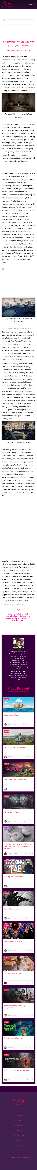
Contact (19, 1130)
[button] (31, 3)
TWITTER (19, 1145)
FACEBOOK (19, 1140)
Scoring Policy (19, 1125)
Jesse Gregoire (18, 647)
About (19, 1121)
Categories (19, 1116)
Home (19, 1111)
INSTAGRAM (19, 1150)
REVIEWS (25, 46)
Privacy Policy (19, 1135)
